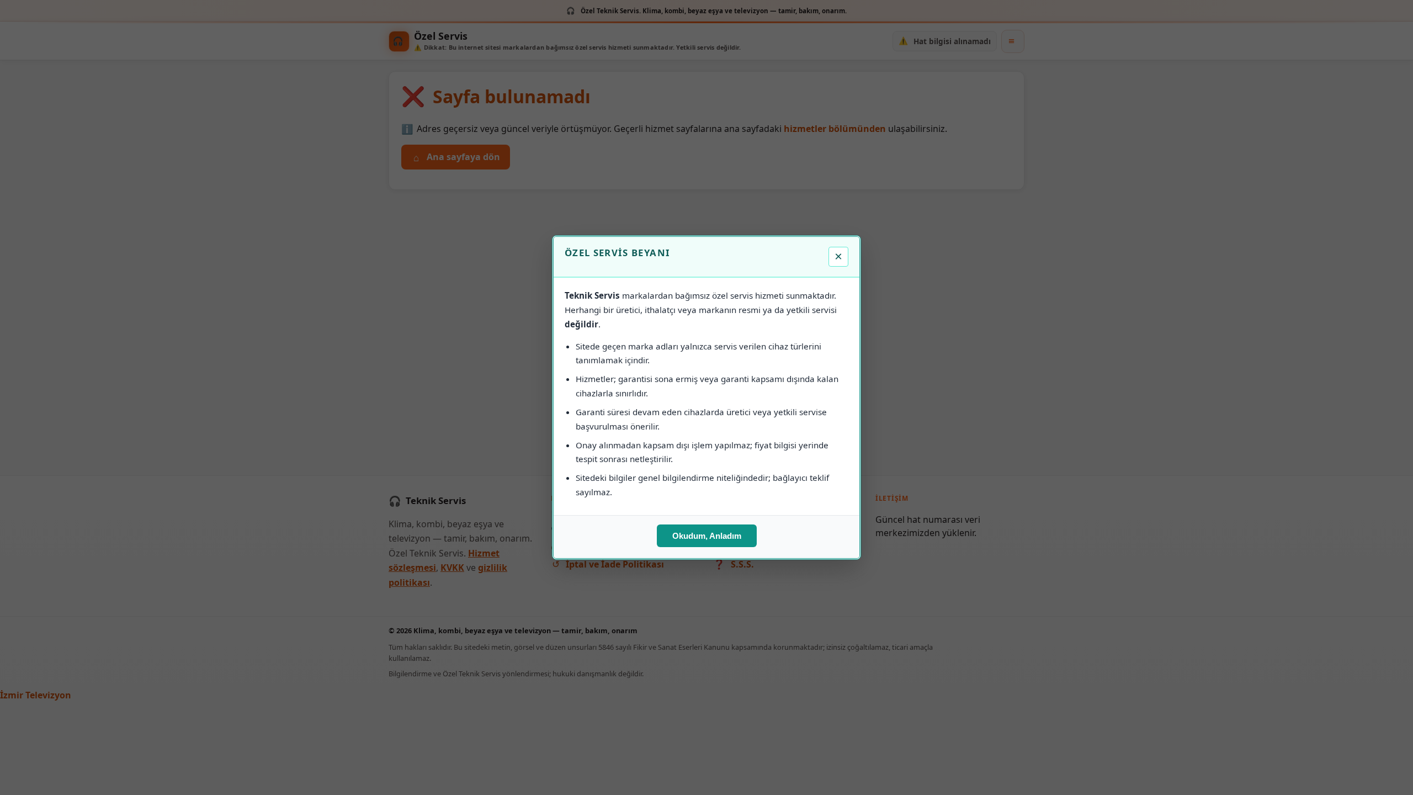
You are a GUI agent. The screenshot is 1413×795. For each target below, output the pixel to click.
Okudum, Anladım (706, 535)
